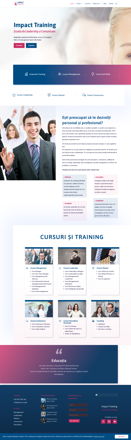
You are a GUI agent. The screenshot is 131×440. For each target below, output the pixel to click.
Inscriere (87, 3)
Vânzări (16, 418)
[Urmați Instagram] (109, 421)
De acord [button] (121, 436)
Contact (111, 3)
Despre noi (96, 3)
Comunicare (18, 421)
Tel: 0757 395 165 (20, 399)
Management (18, 412)
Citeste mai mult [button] (98, 436)
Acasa (72, 3)
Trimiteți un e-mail (20, 402)
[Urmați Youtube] (115, 421)
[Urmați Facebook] (103, 421)
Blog (105, 3)
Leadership (18, 415)
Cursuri (78, 3)
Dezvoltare (18, 425)
